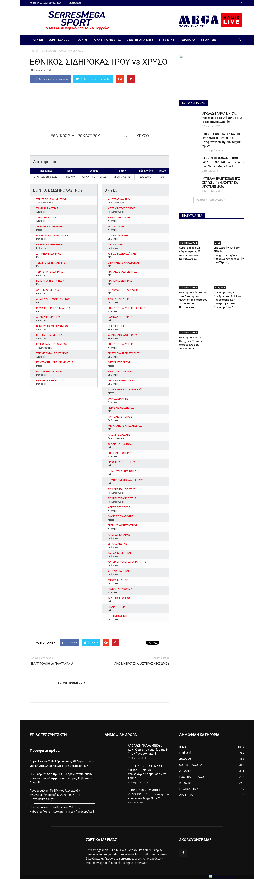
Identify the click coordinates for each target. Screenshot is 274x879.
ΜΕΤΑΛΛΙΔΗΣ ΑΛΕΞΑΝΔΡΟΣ (125, 425)
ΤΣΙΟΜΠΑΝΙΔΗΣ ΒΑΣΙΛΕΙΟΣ (52, 353)
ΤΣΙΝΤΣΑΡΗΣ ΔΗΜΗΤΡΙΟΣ (51, 199)
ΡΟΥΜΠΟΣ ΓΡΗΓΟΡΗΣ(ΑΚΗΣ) (53, 308)
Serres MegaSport (72, 682)
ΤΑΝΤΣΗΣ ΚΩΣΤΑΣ (47, 217)
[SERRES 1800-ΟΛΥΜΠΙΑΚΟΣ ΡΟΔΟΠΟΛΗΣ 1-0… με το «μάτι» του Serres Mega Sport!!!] (189, 163)
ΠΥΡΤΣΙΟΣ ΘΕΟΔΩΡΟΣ (121, 407)
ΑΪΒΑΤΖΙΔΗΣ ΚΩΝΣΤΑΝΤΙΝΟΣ (53, 298)
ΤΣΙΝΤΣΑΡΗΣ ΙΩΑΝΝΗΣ (49, 271)
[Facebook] (241, 3)
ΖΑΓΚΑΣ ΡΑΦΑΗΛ (118, 235)
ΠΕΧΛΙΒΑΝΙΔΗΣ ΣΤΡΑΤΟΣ (123, 380)
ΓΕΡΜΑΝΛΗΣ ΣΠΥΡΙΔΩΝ (50, 280)
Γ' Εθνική (185, 752)
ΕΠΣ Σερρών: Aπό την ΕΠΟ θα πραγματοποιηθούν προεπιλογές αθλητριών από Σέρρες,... (229, 255)
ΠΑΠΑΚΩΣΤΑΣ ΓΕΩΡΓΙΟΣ (122, 271)
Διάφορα (188, 40)
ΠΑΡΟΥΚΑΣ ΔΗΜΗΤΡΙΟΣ (50, 244)
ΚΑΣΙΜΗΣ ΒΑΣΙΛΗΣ (119, 434)
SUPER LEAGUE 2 (188, 242)
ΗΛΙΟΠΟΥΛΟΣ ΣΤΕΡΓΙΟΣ (122, 462)
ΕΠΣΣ (217, 242)
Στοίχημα (208, 40)
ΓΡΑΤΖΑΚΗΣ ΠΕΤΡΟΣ (120, 416)
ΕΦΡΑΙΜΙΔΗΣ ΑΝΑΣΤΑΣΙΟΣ (123, 262)
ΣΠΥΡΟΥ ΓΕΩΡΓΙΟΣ (118, 570)
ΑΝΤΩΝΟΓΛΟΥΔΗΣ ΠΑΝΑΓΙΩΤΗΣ (127, 561)
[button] (239, 40)
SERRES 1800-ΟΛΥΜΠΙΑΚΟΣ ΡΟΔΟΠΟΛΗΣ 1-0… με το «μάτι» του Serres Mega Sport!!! (223, 162)
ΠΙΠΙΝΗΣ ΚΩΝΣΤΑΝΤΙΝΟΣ (122, 525)
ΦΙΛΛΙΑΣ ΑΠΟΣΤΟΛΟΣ (121, 443)
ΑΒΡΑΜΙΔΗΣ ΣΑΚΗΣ (120, 217)
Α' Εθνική (185, 771)
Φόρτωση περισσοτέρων (210, 199)
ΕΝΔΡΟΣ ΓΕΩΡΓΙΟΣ (119, 606)
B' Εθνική (185, 783)
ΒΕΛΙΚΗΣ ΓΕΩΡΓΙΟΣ (47, 380)
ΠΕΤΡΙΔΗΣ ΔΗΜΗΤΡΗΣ (49, 335)
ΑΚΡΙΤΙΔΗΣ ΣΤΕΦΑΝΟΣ (121, 371)
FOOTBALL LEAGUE (192, 777)
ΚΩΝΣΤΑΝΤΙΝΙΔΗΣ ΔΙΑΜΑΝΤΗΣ (54, 362)
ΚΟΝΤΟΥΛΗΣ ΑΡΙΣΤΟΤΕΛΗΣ (124, 471)
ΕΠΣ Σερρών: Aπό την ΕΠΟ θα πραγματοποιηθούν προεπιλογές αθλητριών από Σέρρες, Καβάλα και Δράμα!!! (61, 778)
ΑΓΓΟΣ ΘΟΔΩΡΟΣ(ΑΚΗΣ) (122, 253)
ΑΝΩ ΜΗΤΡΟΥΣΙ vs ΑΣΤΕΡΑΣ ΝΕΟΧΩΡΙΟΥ (141, 663)
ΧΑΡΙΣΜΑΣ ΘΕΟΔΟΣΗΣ (49, 289)
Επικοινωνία (74, 2)
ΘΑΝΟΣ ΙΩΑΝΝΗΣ (118, 398)
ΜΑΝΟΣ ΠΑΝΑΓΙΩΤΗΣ (121, 516)
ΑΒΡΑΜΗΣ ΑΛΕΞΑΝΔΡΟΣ (51, 226)
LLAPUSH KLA (116, 326)
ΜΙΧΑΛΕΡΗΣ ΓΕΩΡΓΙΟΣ (49, 371)
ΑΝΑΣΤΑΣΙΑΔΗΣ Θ (119, 199)
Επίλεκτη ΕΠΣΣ (189, 789)
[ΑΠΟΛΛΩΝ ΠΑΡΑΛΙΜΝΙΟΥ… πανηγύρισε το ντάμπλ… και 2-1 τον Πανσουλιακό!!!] (189, 119)
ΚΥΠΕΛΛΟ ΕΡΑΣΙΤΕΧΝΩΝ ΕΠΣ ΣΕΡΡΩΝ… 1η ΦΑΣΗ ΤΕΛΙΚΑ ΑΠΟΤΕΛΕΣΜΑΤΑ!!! (221, 182)
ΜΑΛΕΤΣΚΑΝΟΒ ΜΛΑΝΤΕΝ (52, 235)
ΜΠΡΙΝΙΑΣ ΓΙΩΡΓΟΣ (119, 362)
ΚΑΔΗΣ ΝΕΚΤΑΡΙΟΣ (119, 534)
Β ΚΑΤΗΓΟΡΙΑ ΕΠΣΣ (140, 40)
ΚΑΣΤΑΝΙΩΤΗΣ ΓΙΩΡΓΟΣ (122, 208)
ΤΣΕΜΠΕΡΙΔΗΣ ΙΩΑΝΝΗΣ (50, 262)
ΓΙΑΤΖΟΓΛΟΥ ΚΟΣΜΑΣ (121, 588)
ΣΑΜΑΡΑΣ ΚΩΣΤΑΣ (47, 208)
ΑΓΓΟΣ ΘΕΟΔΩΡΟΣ (119, 507)
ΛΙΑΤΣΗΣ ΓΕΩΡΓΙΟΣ (119, 597)
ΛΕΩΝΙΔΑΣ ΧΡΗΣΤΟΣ (48, 317)
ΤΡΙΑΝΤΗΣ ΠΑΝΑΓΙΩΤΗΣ (122, 498)
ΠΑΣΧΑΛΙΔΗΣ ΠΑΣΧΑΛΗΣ (123, 353)
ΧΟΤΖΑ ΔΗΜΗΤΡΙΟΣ (119, 552)
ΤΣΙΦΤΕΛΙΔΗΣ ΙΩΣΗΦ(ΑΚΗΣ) (124, 389)
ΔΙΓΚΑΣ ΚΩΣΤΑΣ (117, 543)
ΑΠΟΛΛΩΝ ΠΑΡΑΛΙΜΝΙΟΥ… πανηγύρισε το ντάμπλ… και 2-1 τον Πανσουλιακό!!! (222, 117)
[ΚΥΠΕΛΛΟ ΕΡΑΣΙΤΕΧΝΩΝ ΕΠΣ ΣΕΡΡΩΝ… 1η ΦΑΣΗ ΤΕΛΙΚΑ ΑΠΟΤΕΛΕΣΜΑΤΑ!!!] (189, 184)
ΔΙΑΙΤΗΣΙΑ (186, 795)
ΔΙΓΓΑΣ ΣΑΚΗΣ (117, 226)
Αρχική (38, 40)
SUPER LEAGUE (59, 40)
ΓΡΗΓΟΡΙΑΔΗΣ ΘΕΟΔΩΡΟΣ (51, 344)
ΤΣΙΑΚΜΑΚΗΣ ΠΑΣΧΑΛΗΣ (123, 289)
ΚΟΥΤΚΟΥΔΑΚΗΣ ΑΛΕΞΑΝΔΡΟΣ (126, 480)
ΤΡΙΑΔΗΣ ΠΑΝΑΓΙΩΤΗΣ (121, 489)
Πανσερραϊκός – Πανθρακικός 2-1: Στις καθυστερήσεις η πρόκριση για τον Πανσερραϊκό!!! (228, 300)
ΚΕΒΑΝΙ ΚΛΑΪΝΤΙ (117, 616)
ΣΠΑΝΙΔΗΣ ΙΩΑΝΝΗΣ (48, 253)
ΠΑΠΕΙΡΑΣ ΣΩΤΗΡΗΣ (120, 280)
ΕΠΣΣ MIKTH (167, 40)
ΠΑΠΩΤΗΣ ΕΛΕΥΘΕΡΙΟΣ (121, 344)
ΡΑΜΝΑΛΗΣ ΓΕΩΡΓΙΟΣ (121, 317)
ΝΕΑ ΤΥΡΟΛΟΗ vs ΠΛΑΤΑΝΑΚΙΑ (51, 663)
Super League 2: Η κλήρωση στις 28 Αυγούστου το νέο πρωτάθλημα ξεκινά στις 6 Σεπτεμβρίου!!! (62, 763)
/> (207, 877)
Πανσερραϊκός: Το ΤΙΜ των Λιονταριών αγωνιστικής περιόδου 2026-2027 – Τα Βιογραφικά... (193, 300)
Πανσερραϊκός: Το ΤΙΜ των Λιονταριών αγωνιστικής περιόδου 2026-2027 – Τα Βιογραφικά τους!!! (55, 795)
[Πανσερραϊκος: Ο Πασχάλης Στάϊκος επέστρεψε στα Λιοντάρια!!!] (194, 323)
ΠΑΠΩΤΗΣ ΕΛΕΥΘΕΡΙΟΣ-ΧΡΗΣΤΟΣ (127, 308)
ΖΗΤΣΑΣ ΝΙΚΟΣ (117, 244)
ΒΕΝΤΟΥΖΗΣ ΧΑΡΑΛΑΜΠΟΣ (52, 326)
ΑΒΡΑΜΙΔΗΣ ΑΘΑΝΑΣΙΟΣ (123, 335)
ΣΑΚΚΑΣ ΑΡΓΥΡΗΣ (118, 298)
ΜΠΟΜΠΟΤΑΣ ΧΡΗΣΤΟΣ (122, 579)
